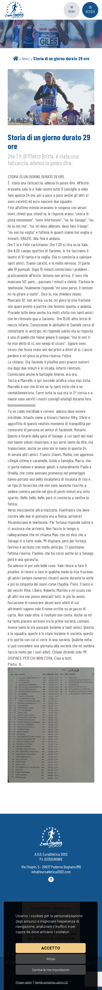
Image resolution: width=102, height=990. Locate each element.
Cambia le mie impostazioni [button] (51, 970)
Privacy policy (24, 982)
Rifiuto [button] (50, 959)
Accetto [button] (50, 948)
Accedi (90, 11)
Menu (71, 11)
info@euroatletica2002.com (51, 871)
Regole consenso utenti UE (51, 982)
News (26, 58)
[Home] (15, 58)
